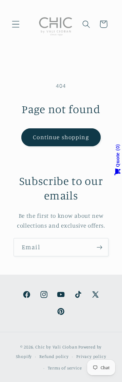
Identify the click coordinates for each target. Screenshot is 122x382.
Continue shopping (61, 137)
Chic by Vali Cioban (56, 346)
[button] (15, 24)
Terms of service (65, 367)
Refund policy (53, 356)
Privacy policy (91, 356)
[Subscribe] (99, 247)
